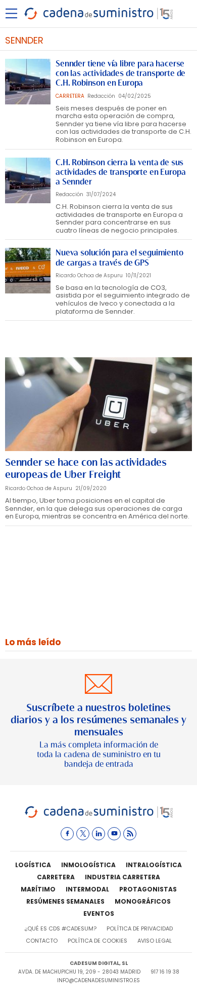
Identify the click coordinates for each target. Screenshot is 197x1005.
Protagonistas (148, 889)
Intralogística (154, 865)
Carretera (56, 877)
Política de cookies (97, 941)
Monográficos (143, 901)
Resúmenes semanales (65, 901)
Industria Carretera (122, 877)
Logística (33, 865)
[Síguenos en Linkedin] (98, 834)
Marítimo (38, 889)
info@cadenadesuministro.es (98, 980)
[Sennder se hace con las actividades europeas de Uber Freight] (98, 404)
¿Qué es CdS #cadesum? (60, 928)
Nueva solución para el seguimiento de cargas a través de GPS (119, 257)
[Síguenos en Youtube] (114, 834)
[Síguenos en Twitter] (83, 834)
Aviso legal (154, 941)
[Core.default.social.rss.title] (130, 834)
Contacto (42, 941)
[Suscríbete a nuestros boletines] (98, 722)
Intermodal (87, 889)
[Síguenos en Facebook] (67, 834)
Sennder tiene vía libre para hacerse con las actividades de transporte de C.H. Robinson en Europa (120, 73)
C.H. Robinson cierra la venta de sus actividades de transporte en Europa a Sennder (120, 172)
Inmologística (88, 865)
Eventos (98, 913)
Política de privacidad (140, 928)
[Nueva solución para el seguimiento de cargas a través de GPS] (28, 270)
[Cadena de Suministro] (99, 816)
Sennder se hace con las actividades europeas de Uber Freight (86, 468)
